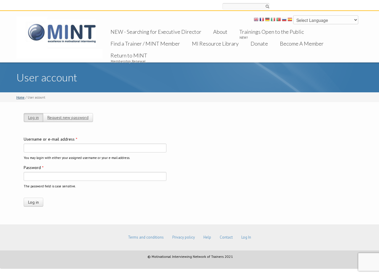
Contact (226, 237)
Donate (259, 43)
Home (20, 97)
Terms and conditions (146, 237)
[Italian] (273, 20)
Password (34, 167)
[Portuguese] (278, 20)
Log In (246, 237)
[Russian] (284, 20)
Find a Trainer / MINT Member (145, 43)
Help (207, 237)
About (220, 32)
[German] (267, 20)
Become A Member (302, 43)
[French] (261, 20)
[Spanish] (290, 20)
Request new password (68, 117)
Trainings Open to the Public (271, 32)
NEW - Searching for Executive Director (155, 32)
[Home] (59, 37)
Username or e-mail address (50, 139)
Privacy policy (183, 237)
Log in (33, 117)
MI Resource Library (215, 43)
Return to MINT (128, 55)
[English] (256, 20)
